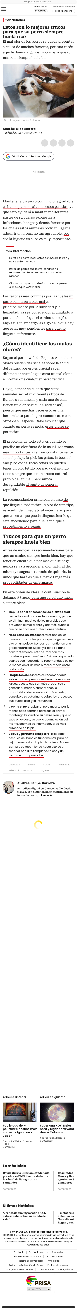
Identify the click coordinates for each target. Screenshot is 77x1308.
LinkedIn (62, 143)
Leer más (46, 795)
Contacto (19, 1252)
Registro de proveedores (30, 1260)
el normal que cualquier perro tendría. (34, 379)
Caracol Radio (17, 9)
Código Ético (65, 1269)
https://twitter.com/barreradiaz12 (38, 129)
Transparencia (46, 1269)
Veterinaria (64, 764)
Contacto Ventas (38, 1252)
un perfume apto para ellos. (36, 753)
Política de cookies (57, 1265)
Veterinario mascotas (20, 770)
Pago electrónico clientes (27, 1256)
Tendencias (15, 20)
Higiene (45, 770)
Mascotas (14, 764)
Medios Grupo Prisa (38, 1289)
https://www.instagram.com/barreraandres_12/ (42, 129)
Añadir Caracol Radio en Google (31, 156)
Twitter (53, 143)
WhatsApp (70, 143)
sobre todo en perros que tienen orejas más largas (39, 681)
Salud (46, 764)
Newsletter (57, 1252)
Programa (40, 11)
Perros (31, 764)
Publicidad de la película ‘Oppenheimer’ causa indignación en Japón (20, 1130)
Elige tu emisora (63, 11)
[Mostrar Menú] (3, 9)
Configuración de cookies (19, 1269)
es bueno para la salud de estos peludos (35, 207)
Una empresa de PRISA (38, 1280)
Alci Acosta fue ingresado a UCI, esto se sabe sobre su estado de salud (24, 1216)
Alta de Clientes (54, 1256)
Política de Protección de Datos (26, 1265)
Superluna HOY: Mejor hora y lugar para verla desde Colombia (57, 1128)
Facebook (44, 143)
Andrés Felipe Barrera (19, 129)
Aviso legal (54, 1260)
